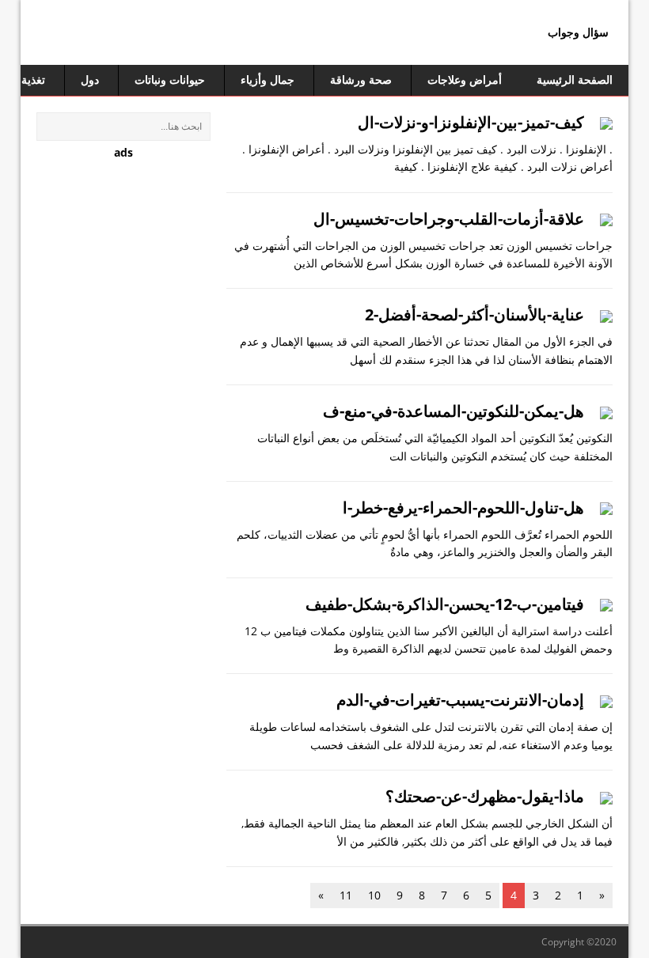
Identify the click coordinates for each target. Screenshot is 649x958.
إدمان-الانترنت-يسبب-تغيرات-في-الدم (460, 699)
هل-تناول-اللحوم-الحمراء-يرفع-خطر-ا (463, 507)
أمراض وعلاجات (464, 79)
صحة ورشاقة (361, 79)
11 (346, 895)
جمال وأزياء (267, 79)
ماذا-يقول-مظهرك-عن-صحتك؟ (484, 796)
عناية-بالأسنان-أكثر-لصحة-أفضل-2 (474, 314)
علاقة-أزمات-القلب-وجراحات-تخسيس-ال (448, 218)
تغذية (33, 79)
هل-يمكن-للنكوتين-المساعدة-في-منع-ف (453, 411)
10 (374, 895)
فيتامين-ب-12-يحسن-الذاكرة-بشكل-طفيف (445, 604)
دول (90, 79)
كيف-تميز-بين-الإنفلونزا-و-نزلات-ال (471, 122)
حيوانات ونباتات (170, 79)
